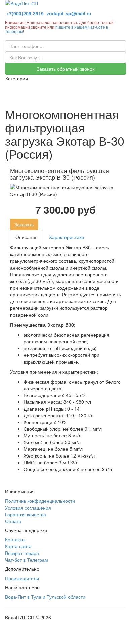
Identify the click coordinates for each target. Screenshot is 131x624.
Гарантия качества (25, 514)
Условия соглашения (28, 507)
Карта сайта (18, 546)
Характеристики (66, 237)
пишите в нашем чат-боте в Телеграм (56, 29)
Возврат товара (22, 552)
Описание (26, 237)
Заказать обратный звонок (65, 68)
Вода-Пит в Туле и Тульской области (45, 596)
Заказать (24, 224)
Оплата (13, 521)
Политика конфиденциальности (40, 500)
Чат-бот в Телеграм (26, 559)
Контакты (15, 539)
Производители (22, 578)
